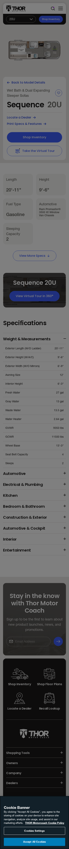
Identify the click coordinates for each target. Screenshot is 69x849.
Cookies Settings (34, 830)
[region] (34, 822)
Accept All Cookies (34, 841)
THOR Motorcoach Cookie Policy (44, 822)
